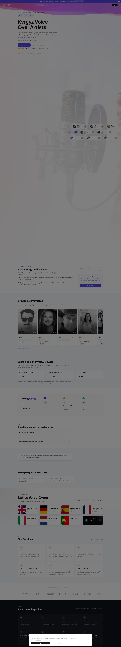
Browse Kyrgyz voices (23, 348)
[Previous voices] (98, 305)
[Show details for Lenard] (96, 138)
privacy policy (38, 640)
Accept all (40, 643)
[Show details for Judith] (87, 132)
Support (80, 5)
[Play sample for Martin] (34, 331)
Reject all (60, 643)
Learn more (25, 408)
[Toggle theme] (105, 5)
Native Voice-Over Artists (26, 12)
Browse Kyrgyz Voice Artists (40, 45)
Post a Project (23, 45)
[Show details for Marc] (97, 126)
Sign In (109, 5)
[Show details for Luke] (62, 138)
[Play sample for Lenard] (74, 331)
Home (19, 12)
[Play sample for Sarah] (94, 331)
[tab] (118, 1)
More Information (77, 1)
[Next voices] (101, 305)
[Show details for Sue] (79, 138)
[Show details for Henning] (63, 126)
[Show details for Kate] (104, 132)
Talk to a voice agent (31, 40)
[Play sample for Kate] (54, 331)
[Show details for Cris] (80, 126)
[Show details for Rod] (70, 132)
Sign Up (115, 5)
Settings (81, 643)
